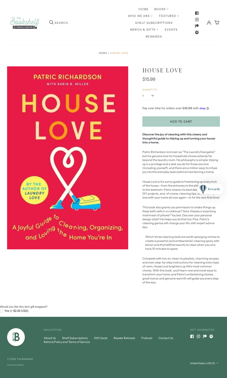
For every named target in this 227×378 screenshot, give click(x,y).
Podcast (146, 338)
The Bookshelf (25, 359)
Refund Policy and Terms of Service (67, 342)
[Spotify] (197, 32)
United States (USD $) (203, 363)
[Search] (51, 22)
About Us (50, 338)
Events (171, 29)
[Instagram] (197, 19)
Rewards (154, 36)
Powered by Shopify (15, 365)
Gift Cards (100, 338)
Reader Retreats (124, 338)
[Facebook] (197, 13)
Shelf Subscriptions (154, 23)
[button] (217, 23)
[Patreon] (197, 26)
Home (143, 9)
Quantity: (150, 89)
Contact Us (166, 338)
